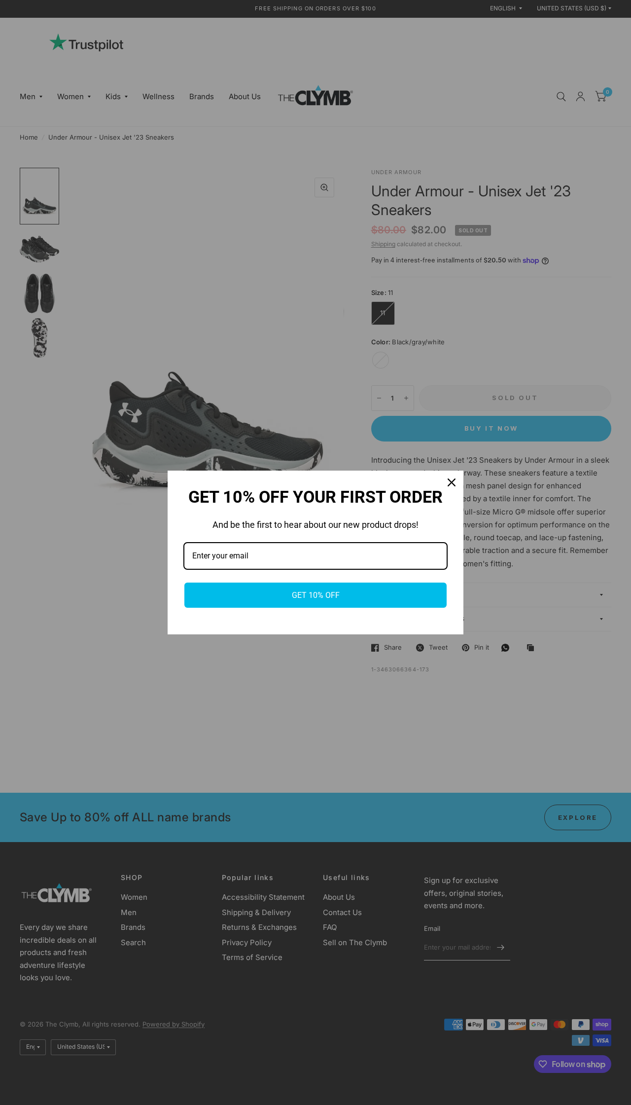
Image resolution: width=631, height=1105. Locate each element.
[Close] (451, 482)
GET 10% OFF (316, 595)
